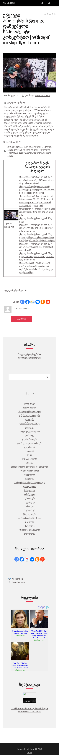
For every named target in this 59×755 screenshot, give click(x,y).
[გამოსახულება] (11, 215)
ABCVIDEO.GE (9, 3)
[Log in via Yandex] (48, 302)
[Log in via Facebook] (27, 302)
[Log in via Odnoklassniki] (43, 302)
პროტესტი (12, 153)
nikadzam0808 (42, 95)
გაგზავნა (21, 319)
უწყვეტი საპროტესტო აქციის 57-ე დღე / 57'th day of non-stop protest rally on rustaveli (36, 227)
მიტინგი (18, 150)
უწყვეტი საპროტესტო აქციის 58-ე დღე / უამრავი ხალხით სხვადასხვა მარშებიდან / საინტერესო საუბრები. (37, 237)
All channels (17, 579)
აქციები (47, 147)
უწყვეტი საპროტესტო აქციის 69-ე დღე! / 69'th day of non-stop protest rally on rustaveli (36, 256)
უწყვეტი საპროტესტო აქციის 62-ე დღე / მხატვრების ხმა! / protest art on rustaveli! (36, 247)
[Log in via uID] (22, 302)
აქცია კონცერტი (42, 150)
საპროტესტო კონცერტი (30, 153)
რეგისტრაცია (25, 357)
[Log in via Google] (32, 302)
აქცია (10, 150)
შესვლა (37, 357)
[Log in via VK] (37, 302)
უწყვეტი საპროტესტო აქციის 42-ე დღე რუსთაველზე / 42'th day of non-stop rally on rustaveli (37, 180)
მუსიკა (19, 147)
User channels (18, 582)
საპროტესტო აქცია (33, 147)
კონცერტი (28, 150)
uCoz (29, 752)
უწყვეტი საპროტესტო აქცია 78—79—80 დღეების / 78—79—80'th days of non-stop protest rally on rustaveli (37, 199)
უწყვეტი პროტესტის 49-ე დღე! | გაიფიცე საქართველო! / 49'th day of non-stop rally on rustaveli (37, 189)
